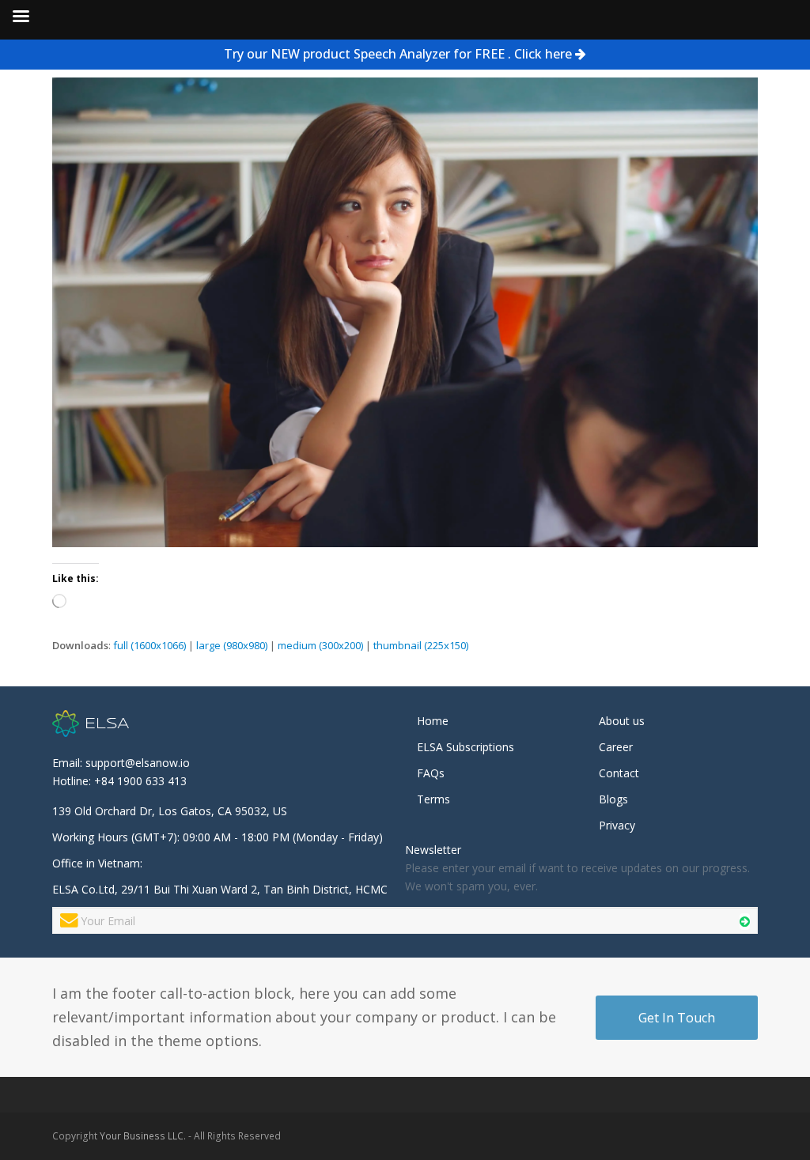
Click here (543, 53)
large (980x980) (231, 645)
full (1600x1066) (149, 645)
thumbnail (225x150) (420, 645)
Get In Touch (676, 1017)
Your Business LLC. (143, 1136)
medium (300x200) (320, 645)
